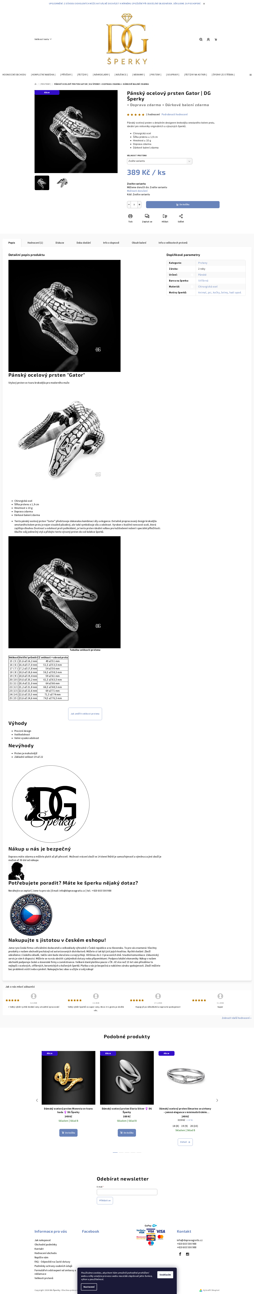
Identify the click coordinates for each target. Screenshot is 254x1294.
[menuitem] (14, 74)
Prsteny (202, 263)
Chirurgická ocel (208, 286)
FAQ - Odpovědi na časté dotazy (52, 1262)
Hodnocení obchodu (46, 1253)
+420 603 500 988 (186, 1244)
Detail (183, 1142)
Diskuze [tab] (60, 243)
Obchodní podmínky (46, 1244)
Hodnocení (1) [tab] (35, 243)
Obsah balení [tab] (139, 243)
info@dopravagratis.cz (190, 1240)
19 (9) (184, 1126)
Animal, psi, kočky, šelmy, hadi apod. (220, 292)
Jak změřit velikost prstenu (85, 713)
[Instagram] (187, 1254)
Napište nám (41, 1257)
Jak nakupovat (43, 1240)
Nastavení (88, 1287)
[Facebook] (180, 1254)
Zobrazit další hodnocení (236, 1018)
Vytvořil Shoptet (211, 1290)
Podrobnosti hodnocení (175, 114)
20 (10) (194, 1126)
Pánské (202, 275)
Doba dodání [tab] (84, 243)
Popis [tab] (11, 243)
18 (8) (176, 1126)
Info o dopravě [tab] (111, 243)
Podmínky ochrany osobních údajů (53, 1266)
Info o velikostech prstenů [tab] (173, 243)
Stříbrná (203, 281)
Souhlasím (165, 1274)
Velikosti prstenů (44, 1278)
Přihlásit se (104, 1200)
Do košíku (184, 204)
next (217, 1100)
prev (37, 1100)
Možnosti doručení (137, 191)
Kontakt (39, 1249)
